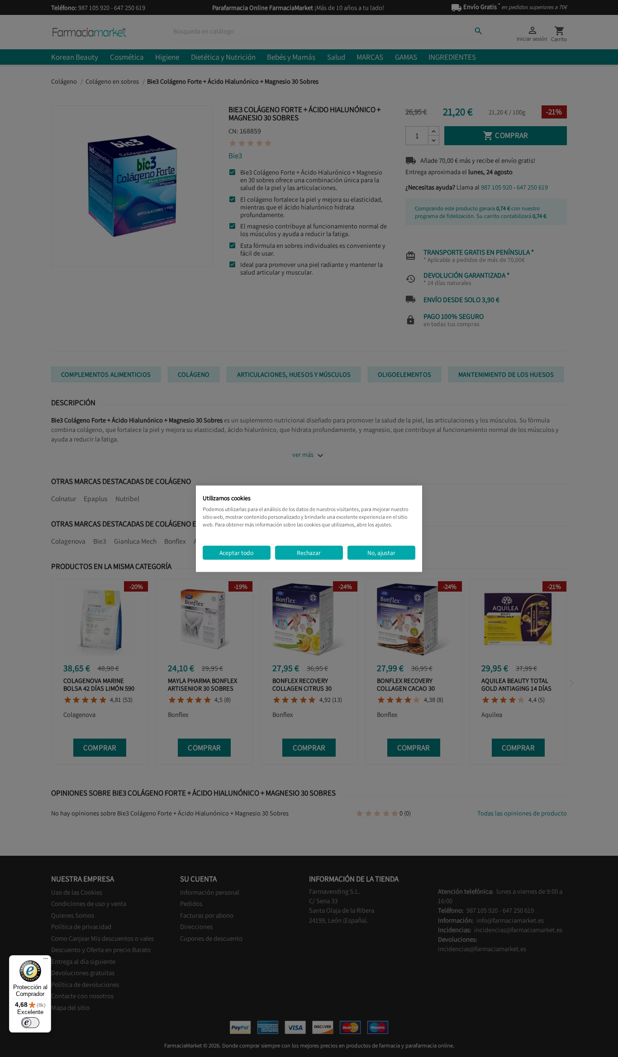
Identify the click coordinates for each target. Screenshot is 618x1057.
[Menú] (45, 960)
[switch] (30, 1022)
